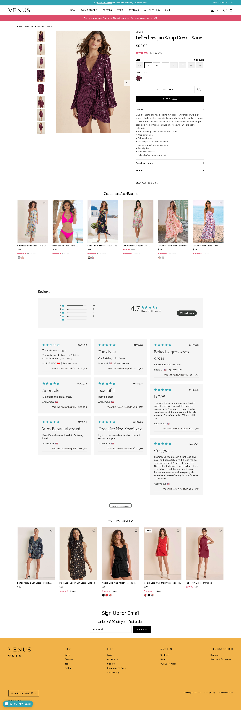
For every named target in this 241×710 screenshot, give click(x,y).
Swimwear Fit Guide (116, 668)
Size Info (111, 663)
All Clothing (152, 10)
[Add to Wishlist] (199, 89)
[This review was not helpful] (84, 368)
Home (19, 26)
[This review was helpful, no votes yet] (79, 407)
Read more (161, 478)
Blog (162, 659)
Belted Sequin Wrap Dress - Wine (38, 26)
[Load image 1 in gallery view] (93, 82)
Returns (140, 170)
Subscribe (142, 629)
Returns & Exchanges (220, 659)
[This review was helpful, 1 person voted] (79, 368)
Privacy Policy (209, 693)
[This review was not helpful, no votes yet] (84, 407)
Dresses (107, 10)
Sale (167, 10)
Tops (120, 10)
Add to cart (165, 89)
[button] (18, 704)
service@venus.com (192, 693)
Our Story (164, 655)
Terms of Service (226, 693)
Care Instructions (144, 163)
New (72, 10)
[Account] (211, 10)
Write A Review (187, 313)
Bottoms (133, 10)
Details (139, 109)
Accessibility (113, 672)
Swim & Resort (89, 10)
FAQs (109, 655)
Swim (67, 655)
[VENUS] (19, 10)
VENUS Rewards (168, 663)
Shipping (214, 655)
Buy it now (170, 99)
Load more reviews (120, 506)
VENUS (139, 32)
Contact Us (112, 659)
